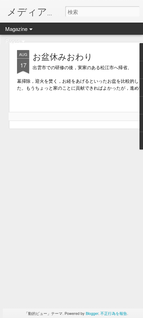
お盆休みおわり (63, 56)
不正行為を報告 (113, 313)
